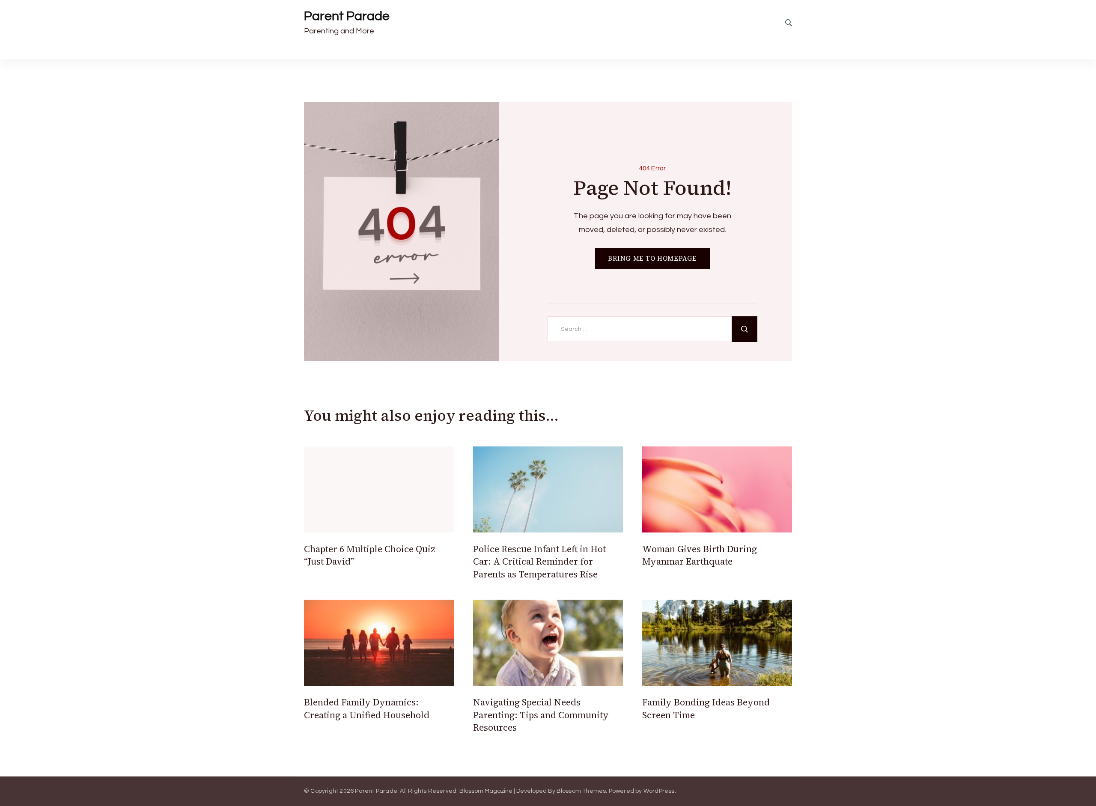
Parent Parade (347, 16)
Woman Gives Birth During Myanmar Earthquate (699, 555)
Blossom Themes (581, 791)
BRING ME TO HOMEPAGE (652, 258)
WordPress (659, 791)
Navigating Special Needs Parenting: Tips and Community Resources (541, 715)
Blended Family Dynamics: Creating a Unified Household (366, 708)
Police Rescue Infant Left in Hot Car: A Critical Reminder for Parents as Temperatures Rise (539, 561)
